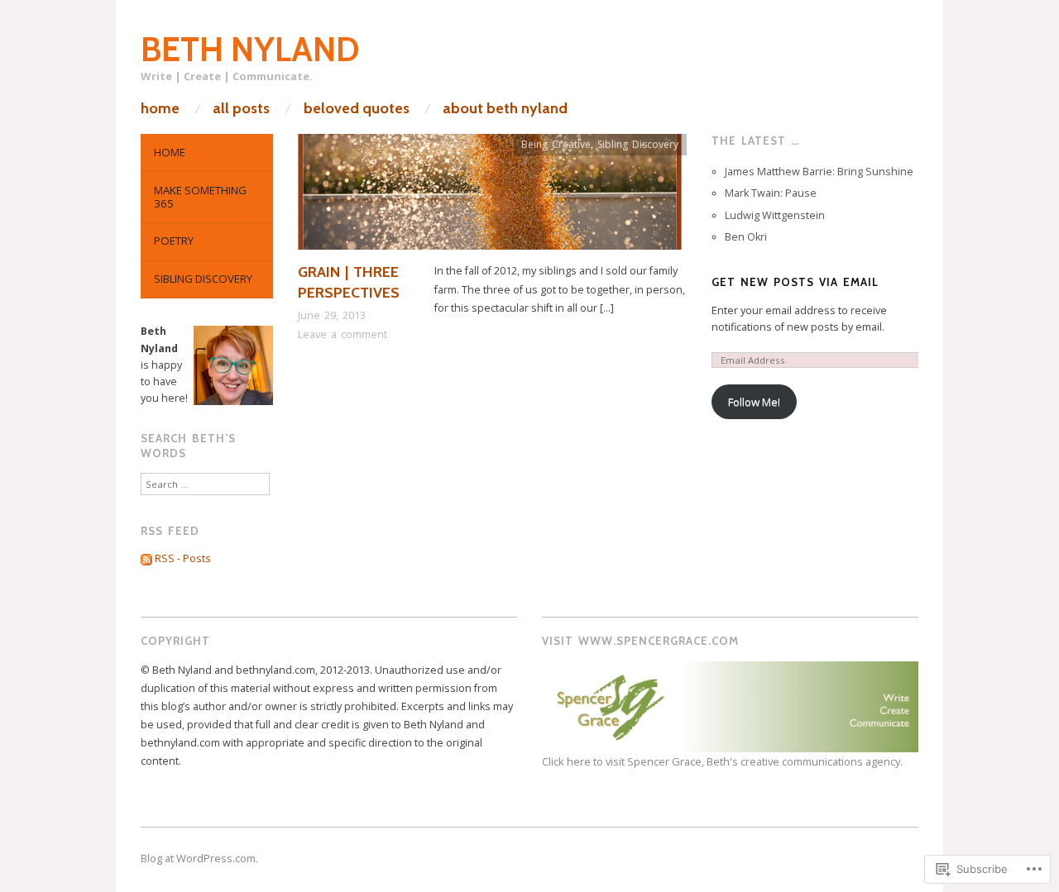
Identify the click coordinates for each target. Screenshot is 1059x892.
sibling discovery (203, 278)
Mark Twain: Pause (771, 193)
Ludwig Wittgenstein (775, 215)
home (160, 108)
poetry (174, 240)
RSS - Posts (183, 558)
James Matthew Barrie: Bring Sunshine (819, 172)
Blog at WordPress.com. (199, 858)
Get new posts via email (795, 282)
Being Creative (556, 144)
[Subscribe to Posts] (146, 558)
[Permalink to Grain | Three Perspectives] (490, 197)
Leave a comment (342, 334)
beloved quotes (357, 108)
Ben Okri (746, 237)
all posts (241, 108)
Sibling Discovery (637, 144)
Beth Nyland (250, 49)
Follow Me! (754, 401)
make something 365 (200, 197)
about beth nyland (505, 108)
